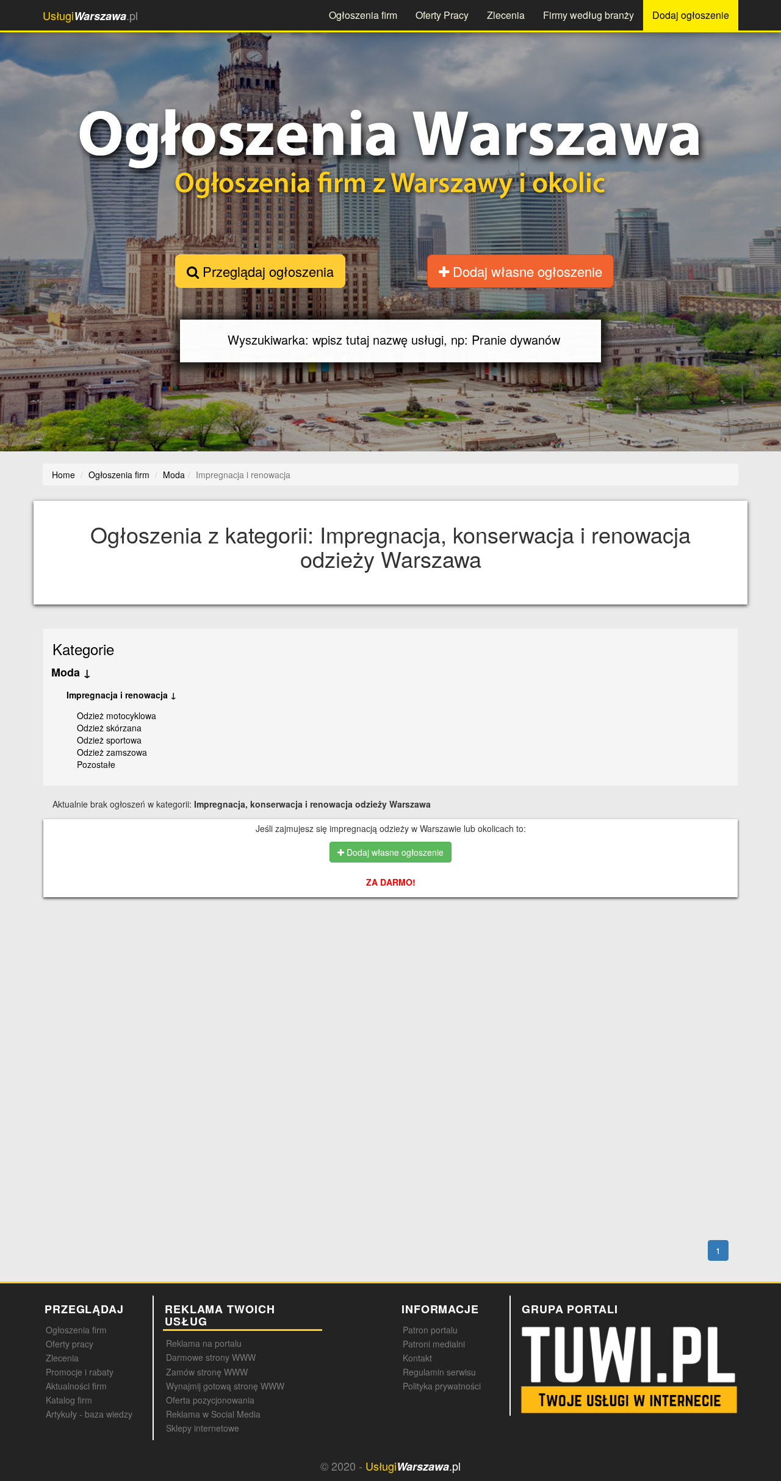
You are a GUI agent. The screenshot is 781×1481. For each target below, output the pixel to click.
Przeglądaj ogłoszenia (266, 271)
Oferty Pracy (442, 15)
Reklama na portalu (204, 1343)
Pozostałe (96, 764)
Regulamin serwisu (439, 1372)
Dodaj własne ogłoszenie (525, 271)
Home (63, 474)
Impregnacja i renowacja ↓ (121, 695)
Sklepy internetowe (202, 1428)
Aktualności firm (76, 1386)
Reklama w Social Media (213, 1414)
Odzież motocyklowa (116, 715)
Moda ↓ (71, 672)
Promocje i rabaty (79, 1372)
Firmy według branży (588, 15)
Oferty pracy (69, 1344)
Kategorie (83, 648)
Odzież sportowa (109, 740)
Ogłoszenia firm (363, 15)
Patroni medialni (434, 1344)
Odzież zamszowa (112, 752)
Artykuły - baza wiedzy (89, 1414)
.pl (90, 15)
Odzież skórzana (109, 728)
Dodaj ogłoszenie (690, 15)
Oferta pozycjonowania (210, 1400)
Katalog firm (69, 1400)
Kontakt (417, 1358)
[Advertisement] (391, 959)
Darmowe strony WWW (211, 1357)
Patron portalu (430, 1330)
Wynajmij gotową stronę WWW (225, 1386)
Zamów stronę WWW (207, 1372)
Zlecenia (506, 15)
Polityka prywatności (442, 1386)
